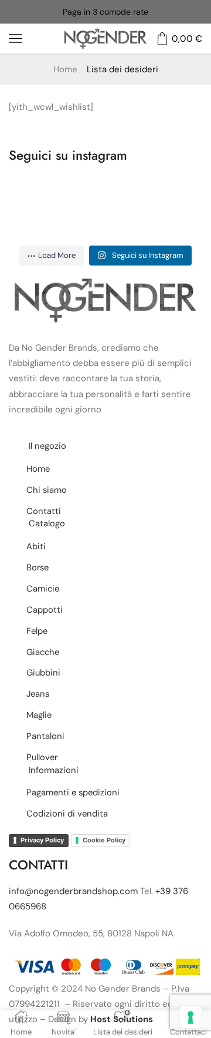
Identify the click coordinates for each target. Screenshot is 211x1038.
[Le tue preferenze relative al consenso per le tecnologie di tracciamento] (190, 1017)
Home (65, 69)
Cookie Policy (104, 840)
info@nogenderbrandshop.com (73, 891)
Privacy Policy (42, 840)
